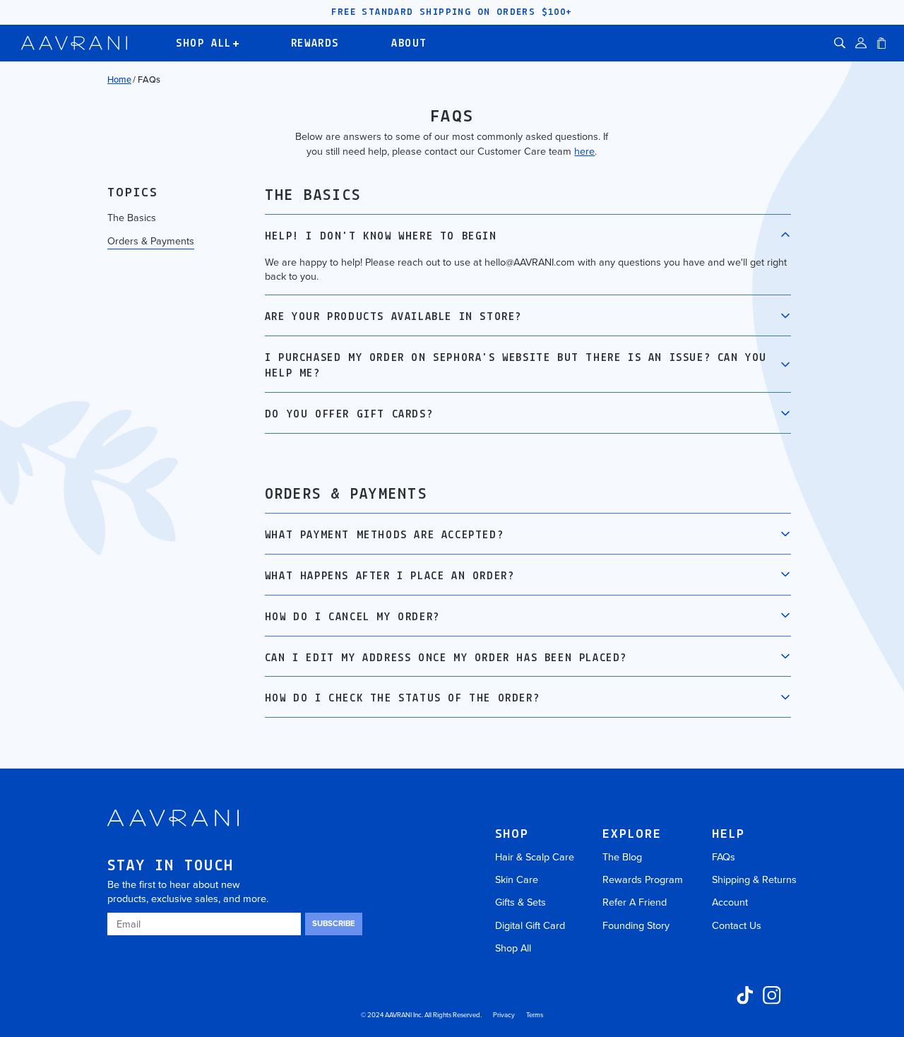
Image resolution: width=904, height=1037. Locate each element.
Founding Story (636, 925)
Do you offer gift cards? (349, 414)
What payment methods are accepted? (384, 535)
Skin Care (516, 879)
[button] (839, 43)
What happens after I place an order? (390, 576)
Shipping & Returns (754, 879)
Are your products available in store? (393, 317)
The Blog (622, 857)
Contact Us (736, 925)
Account (730, 902)
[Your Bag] (881, 43)
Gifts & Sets (520, 902)
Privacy (504, 1015)
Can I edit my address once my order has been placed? (446, 658)
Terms (534, 1015)
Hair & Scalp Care (534, 857)
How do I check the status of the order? (402, 698)
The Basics (131, 217)
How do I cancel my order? (352, 617)
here (584, 151)
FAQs (723, 857)
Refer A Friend (634, 902)
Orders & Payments (150, 241)
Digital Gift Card (530, 925)
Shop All (513, 948)
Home (119, 79)
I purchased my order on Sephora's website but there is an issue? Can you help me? (516, 365)
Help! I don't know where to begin (381, 236)
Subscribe (333, 923)
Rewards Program (642, 879)
